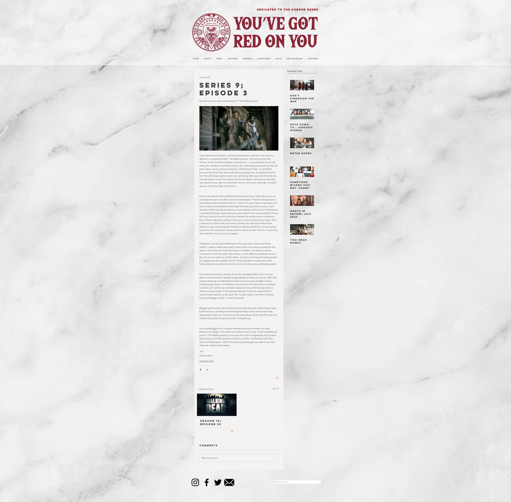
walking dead (205, 355)
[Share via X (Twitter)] (207, 369)
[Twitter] (218, 482)
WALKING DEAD (206, 361)
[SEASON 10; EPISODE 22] (217, 405)
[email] (229, 482)
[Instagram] (195, 482)
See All (275, 389)
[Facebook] (207, 482)
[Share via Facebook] (200, 369)
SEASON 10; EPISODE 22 (210, 422)
